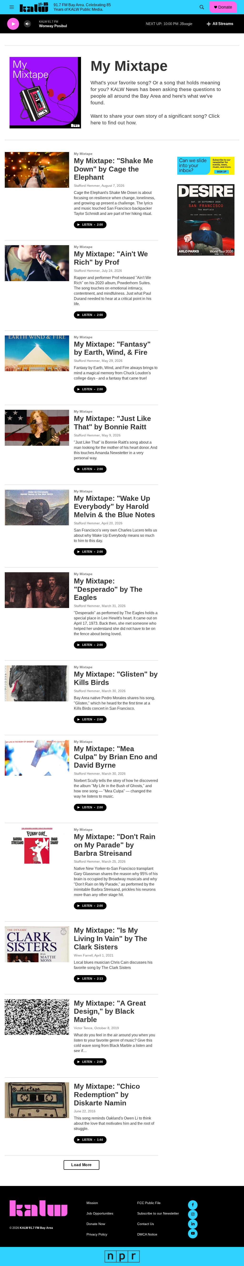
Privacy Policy (96, 1234)
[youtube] (193, 1233)
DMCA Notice (147, 1234)
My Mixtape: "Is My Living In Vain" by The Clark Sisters (110, 938)
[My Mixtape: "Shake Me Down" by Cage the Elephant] (37, 170)
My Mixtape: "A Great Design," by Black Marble (110, 1011)
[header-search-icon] (201, 7)
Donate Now (95, 1224)
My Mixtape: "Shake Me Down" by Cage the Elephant (113, 169)
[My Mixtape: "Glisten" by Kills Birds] (37, 683)
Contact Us (145, 1224)
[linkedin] (193, 1224)
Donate (225, 7)
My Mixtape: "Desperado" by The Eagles (108, 589)
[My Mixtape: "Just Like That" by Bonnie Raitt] (37, 428)
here (96, 122)
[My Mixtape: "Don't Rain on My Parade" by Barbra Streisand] (37, 846)
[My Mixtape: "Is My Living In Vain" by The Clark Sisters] (37, 944)
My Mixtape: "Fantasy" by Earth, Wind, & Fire (112, 348)
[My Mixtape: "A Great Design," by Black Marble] (37, 1017)
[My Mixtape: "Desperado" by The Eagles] (37, 590)
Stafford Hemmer (87, 185)
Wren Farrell (83, 955)
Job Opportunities (99, 1213)
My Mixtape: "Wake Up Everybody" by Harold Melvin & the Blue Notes (114, 506)
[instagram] (193, 1214)
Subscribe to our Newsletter (158, 1213)
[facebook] (193, 1205)
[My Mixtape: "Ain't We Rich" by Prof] (37, 263)
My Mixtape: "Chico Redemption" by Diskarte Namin (107, 1094)
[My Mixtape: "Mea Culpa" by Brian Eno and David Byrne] (37, 758)
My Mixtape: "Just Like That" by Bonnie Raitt (112, 423)
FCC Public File (149, 1203)
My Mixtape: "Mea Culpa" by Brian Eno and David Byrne (115, 757)
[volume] (27, 24)
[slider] (35, 23)
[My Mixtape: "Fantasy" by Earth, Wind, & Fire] (37, 353)
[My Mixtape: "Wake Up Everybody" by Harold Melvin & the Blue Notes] (37, 507)
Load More (81, 1165)
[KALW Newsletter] (205, 166)
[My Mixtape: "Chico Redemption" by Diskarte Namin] (37, 1100)
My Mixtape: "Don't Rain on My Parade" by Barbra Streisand (114, 845)
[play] (13, 24)
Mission (92, 1203)
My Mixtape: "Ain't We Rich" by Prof (111, 258)
